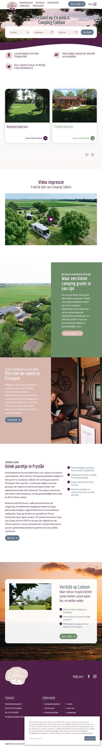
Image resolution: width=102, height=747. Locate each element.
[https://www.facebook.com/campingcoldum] (89, 676)
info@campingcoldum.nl (16, 716)
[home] (12, 6)
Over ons (10, 538)
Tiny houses (12, 419)
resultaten (87, 32)
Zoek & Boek (67, 636)
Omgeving (71, 712)
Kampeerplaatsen (71, 333)
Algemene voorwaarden (16, 743)
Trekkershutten (51, 712)
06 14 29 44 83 (12, 712)
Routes (70, 704)
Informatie (48, 697)
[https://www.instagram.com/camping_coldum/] (95, 676)
